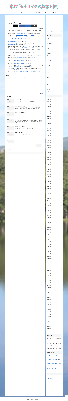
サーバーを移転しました (51, 345)
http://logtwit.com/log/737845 (13, 44)
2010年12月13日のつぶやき (52, 355)
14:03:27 (24, 41)
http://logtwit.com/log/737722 (21, 47)
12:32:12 (24, 54)
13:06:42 (33, 50)
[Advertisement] (24, 19)
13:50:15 (24, 44)
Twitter (8, 75)
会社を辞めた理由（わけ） (52, 368)
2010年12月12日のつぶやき (52, 359)
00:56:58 (30, 69)
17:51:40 (32, 35)
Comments (51, 378)
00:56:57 (39, 71)
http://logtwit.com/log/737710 (22, 50)
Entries (50, 376)
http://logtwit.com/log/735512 (19, 63)
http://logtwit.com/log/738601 (17, 38)
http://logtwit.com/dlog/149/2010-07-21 (27, 71)
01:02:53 (30, 60)
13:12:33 (32, 47)
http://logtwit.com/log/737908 (13, 41)
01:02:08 (30, 63)
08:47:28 (33, 57)
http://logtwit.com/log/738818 (21, 35)
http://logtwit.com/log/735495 (19, 69)
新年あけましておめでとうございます (54, 338)
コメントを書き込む (25, 152)
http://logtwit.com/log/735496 (19, 66)
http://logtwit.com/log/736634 (22, 57)
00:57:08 (30, 66)
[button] (34, 26)
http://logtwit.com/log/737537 (13, 54)
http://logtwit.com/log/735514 (19, 60)
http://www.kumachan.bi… (22, 33)
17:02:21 (28, 38)
